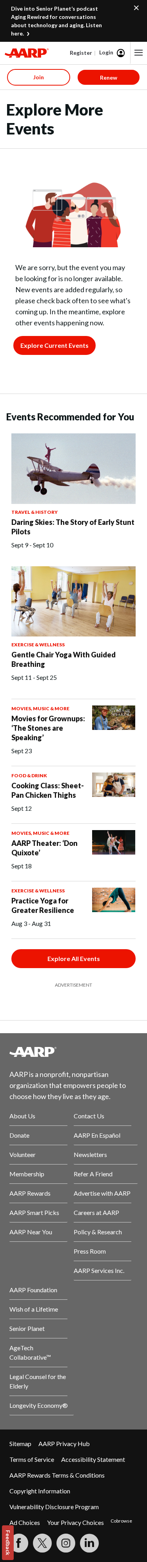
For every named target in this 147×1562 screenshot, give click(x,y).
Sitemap (20, 1443)
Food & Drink (29, 775)
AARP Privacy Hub (64, 1443)
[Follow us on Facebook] (18, 1543)
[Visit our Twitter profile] (42, 1543)
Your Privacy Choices (75, 1522)
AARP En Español (97, 1135)
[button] (139, 52)
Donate (19, 1135)
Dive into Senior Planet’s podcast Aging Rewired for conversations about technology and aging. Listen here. (56, 21)
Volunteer (22, 1154)
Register (81, 52)
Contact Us (89, 1116)
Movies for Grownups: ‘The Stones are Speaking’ (48, 728)
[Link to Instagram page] (65, 1543)
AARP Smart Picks (34, 1212)
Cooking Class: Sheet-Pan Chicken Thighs (47, 790)
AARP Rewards (30, 1193)
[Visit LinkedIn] (89, 1543)
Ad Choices (24, 1522)
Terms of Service (31, 1459)
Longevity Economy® (38, 1405)
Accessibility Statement (93, 1459)
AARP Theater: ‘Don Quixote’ (44, 848)
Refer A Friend (93, 1174)
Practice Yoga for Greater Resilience (42, 905)
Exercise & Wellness (38, 645)
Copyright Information (39, 1491)
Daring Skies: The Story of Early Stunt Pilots (72, 527)
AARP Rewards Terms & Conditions (57, 1475)
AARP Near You (30, 1231)
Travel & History (34, 512)
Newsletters (90, 1154)
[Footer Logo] (73, 1052)
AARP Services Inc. (99, 1270)
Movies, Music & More (40, 708)
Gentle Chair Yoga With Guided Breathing (63, 659)
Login (106, 52)
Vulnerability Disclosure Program (54, 1506)
